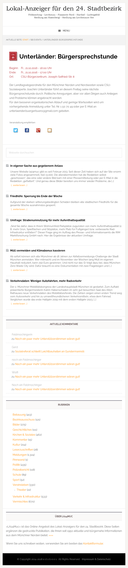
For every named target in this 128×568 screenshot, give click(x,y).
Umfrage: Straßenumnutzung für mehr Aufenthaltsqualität (47, 220)
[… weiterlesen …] (19, 185)
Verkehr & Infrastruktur (26, 496)
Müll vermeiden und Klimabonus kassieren (37, 250)
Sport (16, 479)
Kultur (16, 444)
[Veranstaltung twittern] (17, 130)
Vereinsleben (20, 484)
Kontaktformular (93, 543)
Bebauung (19, 414)
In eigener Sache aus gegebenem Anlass (36, 165)
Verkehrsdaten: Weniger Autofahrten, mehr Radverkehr (46, 281)
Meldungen (20, 454)
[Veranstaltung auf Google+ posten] (39, 130)
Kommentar (20, 439)
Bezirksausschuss (24, 419)
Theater (21, 489)
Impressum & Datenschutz (96, 559)
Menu (66, 30)
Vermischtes (20, 501)
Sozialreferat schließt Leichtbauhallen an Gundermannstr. (50, 351)
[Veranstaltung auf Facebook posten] (28, 130)
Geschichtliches (22, 429)
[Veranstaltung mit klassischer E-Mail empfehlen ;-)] (50, 130)
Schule (17, 474)
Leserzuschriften (23, 449)
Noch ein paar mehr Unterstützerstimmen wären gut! (47, 338)
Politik (16, 464)
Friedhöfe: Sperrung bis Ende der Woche (36, 196)
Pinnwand (19, 459)
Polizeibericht (21, 469)
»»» (51, 535)
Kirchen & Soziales (24, 434)
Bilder (16, 424)
